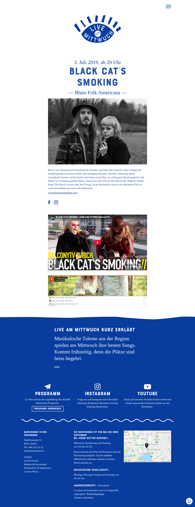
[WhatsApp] (189, 501)
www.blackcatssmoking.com (62, 192)
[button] (47, 408)
